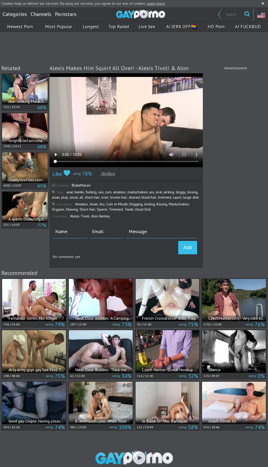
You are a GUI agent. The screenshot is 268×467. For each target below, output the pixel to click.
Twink (129, 209)
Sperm (102, 209)
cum (108, 192)
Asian (94, 204)
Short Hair (87, 209)
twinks (79, 192)
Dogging (136, 204)
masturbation (137, 192)
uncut (74, 197)
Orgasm (58, 209)
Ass (102, 204)
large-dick (191, 197)
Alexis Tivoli (80, 216)
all (81, 197)
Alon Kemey (100, 216)
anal (69, 192)
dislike (108, 174)
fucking (91, 192)
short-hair (92, 197)
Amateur (81, 204)
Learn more (156, 3)
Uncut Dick (143, 209)
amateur (119, 192)
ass (151, 192)
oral (159, 192)
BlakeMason (81, 185)
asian (56, 197)
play (64, 197)
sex (101, 192)
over (105, 197)
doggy (181, 192)
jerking (169, 192)
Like (58, 174)
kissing (192, 192)
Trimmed (116, 209)
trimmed (164, 197)
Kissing (162, 204)
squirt (177, 197)
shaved (134, 197)
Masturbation (179, 204)
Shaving (72, 209)
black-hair (149, 197)
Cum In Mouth (117, 204)
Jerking (149, 204)
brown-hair (118, 197)
